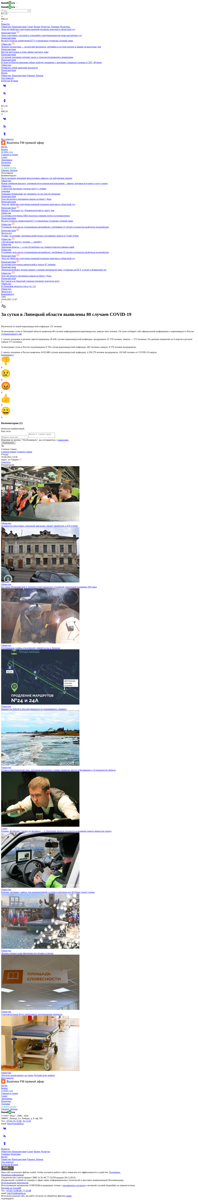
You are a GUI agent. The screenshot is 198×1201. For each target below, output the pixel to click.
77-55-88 (27, 1190)
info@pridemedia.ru (16, 1193)
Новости (5, 24)
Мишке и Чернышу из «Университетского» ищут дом (27, 210)
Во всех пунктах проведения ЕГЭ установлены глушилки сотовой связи (37, 40)
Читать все (6, 233)
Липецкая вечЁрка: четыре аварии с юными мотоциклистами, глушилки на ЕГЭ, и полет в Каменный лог (54, 269)
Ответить (5, 462)
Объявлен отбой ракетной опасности (19, 67)
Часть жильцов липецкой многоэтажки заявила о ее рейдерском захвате (36, 178)
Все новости (7, 139)
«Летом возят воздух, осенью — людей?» (21, 242)
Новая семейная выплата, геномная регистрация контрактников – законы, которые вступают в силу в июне (54, 183)
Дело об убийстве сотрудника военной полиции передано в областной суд (38, 29)
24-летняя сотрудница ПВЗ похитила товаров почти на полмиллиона (35, 215)
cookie (69, 1196)
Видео (4, 73)
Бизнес (37, 26)
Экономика (6, 160)
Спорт (30, 26)
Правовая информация (12, 1175)
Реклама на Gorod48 (11, 1188)
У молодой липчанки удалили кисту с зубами (23, 188)
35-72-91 (27, 1121)
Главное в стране (9, 154)
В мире (14, 81)
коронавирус (7, 355)
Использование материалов (14, 1183)
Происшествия (19, 26)
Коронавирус (7, 294)
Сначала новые (8, 451)
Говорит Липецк (35, 75)
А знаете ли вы (8, 167)
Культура (45, 26)
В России (5, 81)
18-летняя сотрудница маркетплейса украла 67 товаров (28, 264)
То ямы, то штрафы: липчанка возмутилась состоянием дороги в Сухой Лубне (40, 235)
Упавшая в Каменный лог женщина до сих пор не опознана (30, 194)
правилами (63, 440)
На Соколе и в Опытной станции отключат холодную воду (30, 281)
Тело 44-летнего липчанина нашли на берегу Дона (26, 199)
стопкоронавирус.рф (11, 334)
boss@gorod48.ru (15, 1123)
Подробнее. (115, 1172)
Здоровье (55, 26)
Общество (6, 26)
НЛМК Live (7, 152)
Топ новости (7, 78)
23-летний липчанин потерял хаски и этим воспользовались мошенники (37, 57)
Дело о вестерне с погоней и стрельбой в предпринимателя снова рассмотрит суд (41, 35)
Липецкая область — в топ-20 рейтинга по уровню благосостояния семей (37, 247)
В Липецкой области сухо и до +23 (18, 286)
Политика (65, 26)
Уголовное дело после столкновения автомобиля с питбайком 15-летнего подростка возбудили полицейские (55, 227)
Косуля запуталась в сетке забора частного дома (24, 52)
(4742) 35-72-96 (13, 1121)
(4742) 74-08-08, (14, 1190)
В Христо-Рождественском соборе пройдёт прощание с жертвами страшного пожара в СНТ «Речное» (51, 62)
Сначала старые (24, 451)
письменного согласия (74, 1185)
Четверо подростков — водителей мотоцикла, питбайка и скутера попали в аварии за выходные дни (51, 46)
